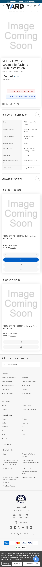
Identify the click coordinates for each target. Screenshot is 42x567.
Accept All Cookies (32, 564)
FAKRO (24, 419)
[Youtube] (24, 527)
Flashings (25, 378)
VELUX (4, 419)
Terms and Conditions (29, 410)
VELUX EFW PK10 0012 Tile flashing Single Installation (19, 237)
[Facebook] (4, 103)
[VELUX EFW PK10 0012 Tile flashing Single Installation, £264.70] (21, 213)
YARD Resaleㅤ (26, 394)
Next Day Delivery (7, 394)
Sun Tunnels (26, 386)
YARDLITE (5, 427)
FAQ (14, 518)
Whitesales (5, 435)
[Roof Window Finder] (36, 559)
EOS (23, 435)
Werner (4, 431)
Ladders (24, 390)
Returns (4, 410)
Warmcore (25, 427)
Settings (6, 564)
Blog (4, 454)
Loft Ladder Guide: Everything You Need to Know (30, 471)
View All (4, 439)
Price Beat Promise (9, 486)
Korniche (25, 423)
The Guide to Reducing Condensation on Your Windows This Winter (10, 462)
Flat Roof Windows (8, 386)
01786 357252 (24, 510)
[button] (21, 499)
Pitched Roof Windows (9, 378)
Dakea (24, 431)
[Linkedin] (31, 527)
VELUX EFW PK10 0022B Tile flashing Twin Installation (19, 327)
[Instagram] (12, 527)
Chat (20, 518)
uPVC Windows (7, 382)
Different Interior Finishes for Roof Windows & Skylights (11, 479)
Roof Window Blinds (29, 382)
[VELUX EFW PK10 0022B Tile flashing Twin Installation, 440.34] (21, 303)
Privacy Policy (26, 406)
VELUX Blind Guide (9, 469)
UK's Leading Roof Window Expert (21, 2)
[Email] (8, 103)
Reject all (17, 564)
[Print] (11, 103)
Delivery (4, 406)
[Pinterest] (19, 103)
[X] (15, 103)
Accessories (5, 390)
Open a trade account (29, 477)
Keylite (4, 423)
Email (27, 518)
